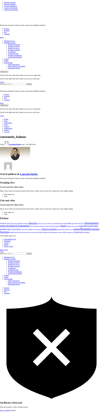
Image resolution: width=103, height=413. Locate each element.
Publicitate (7, 241)
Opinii (6, 61)
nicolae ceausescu (37, 229)
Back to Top (4, 250)
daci (69, 223)
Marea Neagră (75, 226)
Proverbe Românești (10, 6)
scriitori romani (31, 232)
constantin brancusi (57, 223)
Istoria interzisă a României (16, 66)
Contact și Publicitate (10, 8)
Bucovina (26, 223)
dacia (73, 223)
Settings (6, 130)
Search (29, 84)
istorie (63, 226)
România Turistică (10, 2)
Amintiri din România (15, 57)
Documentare (8, 63)
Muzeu (31, 229)
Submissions (8, 123)
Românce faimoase (14, 50)
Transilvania (78, 232)
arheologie (15, 223)
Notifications (8, 128)
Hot (5, 32)
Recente (6, 29)
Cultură (6, 59)
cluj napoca (44, 223)
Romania (85, 228)
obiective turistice (49, 229)
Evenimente (12, 52)
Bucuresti (33, 223)
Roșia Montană (24, 232)
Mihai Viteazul (12, 229)
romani (76, 229)
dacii (76, 223)
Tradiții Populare (13, 53)
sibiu (37, 232)
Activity (6, 126)
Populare (7, 30)
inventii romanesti (40, 226)
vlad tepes (86, 232)
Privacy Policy (8, 246)
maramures (69, 226)
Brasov (20, 223)
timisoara (60, 232)
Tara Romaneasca (53, 232)
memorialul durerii (86, 226)
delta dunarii (81, 223)
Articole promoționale (11, 10)
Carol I (39, 223)
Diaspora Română (9, 4)
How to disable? (5, 410)
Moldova (18, 229)
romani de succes (14, 232)
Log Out (6, 132)
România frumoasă (14, 44)
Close (2, 252)
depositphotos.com (10, 239)
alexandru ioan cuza (6, 223)
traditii (64, 232)
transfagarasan (70, 232)
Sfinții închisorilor (13, 64)
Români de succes (14, 48)
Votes (6, 125)
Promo (6, 244)
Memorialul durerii (14, 68)
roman (71, 229)
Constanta (49, 223)
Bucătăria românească (15, 55)
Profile (6, 119)
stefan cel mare (43, 232)
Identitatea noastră (9, 43)
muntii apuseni (25, 229)
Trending (7, 34)
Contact (6, 243)
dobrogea (32, 226)
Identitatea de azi (9, 41)
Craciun (65, 223)
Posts (5, 121)
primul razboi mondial (63, 229)
